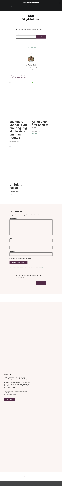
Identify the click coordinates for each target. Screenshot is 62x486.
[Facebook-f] (4, 2)
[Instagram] (3, 2)
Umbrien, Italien (16, 186)
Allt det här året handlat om (40, 125)
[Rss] (1, 3)
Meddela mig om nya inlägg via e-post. (21, 258)
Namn (12, 238)
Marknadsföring (27, 6)
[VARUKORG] (57, 3)
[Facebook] (24, 53)
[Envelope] (3, 3)
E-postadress (13, 245)
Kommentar (13, 218)
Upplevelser (40, 6)
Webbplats (12, 251)
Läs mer (9, 399)
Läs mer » (12, 143)
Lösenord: (18, 34)
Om (49, 6)
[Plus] (6, 2)
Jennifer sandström (31, 3)
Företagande (15, 6)
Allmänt (31, 15)
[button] (60, 3)
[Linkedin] (1, 2)
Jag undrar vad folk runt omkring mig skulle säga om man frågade (18, 129)
